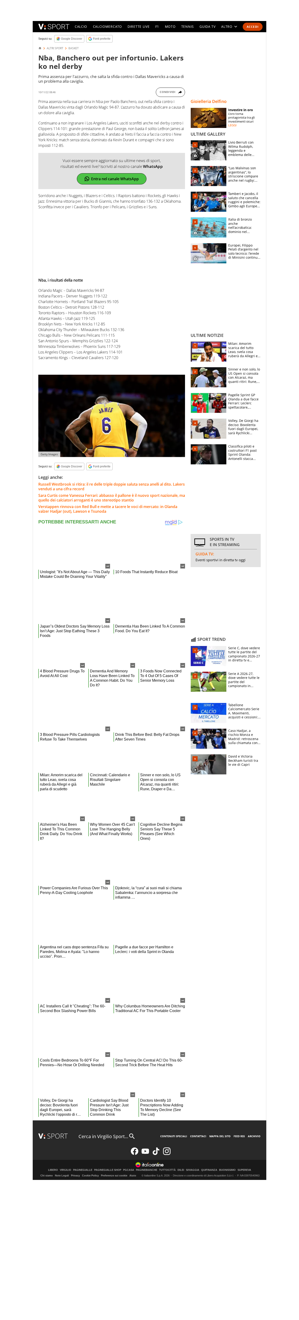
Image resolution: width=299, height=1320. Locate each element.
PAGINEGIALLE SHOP (107, 1170)
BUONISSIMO (227, 1170)
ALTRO (226, 26)
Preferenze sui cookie (114, 1175)
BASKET (73, 48)
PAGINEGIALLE (82, 1170)
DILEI (181, 1170)
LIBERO (53, 1170)
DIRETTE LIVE (139, 26)
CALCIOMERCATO (107, 26)
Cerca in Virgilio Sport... (103, 1136)
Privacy (75, 1175)
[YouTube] (145, 1154)
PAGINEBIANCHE (146, 1170)
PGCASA (128, 1170)
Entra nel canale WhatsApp (115, 178)
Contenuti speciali (173, 1136)
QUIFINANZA (209, 1170)
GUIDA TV (207, 26)
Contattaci (198, 1136)
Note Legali (62, 1175)
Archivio (254, 1136)
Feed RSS (239, 1136)
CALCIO (81, 26)
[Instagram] (167, 1154)
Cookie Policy (90, 1175)
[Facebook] (134, 1154)
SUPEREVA (244, 1170)
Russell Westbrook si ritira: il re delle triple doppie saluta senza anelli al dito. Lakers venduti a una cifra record (111, 486)
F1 (157, 26)
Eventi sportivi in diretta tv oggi (221, 560)
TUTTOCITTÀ (167, 1170)
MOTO (170, 26)
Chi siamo (46, 1175)
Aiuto (132, 1175)
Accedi (253, 27)
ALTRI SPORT (55, 48)
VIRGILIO (65, 1170)
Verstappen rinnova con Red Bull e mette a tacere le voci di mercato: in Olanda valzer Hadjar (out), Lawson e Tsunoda (107, 509)
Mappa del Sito (220, 1136)
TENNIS (187, 26)
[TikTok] (156, 1154)
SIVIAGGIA (192, 1170)
